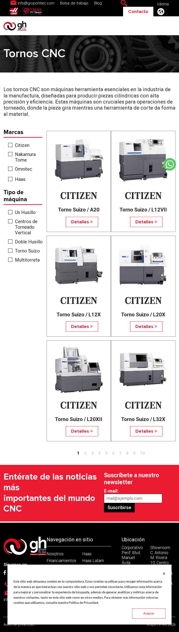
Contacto (138, 11)
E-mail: (111, 491)
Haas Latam (93, 560)
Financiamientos (61, 560)
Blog (98, 3)
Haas (20, 179)
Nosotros (55, 553)
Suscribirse (119, 507)
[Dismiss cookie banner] (163, 573)
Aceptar (148, 613)
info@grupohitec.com (36, 3)
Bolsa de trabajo (74, 3)
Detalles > (82, 222)
